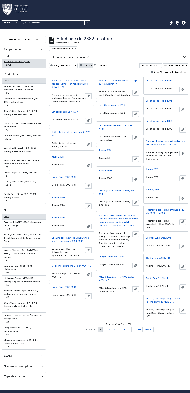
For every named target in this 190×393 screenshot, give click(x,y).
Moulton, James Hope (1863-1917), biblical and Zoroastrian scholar (21, 294)
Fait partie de (12, 49)
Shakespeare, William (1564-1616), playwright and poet (21, 343)
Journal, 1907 (58, 197)
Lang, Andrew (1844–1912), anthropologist (17, 331)
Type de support (14, 376)
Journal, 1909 (105, 170)
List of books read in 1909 (159, 80)
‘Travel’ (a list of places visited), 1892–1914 (117, 192)
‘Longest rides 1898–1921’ (111, 256)
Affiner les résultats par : (23, 39)
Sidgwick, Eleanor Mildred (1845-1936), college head (23, 318)
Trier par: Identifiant (150, 65)
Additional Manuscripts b (17, 63)
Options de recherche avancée (71, 57)
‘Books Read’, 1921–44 (157, 278)
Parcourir (9, 22)
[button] (171, 23)
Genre (8, 356)
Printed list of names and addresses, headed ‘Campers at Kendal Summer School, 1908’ (70, 84)
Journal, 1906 (58, 217)
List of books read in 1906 (112, 105)
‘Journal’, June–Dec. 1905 (158, 237)
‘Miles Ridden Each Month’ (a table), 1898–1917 (116, 278)
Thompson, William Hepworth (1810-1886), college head (22, 102)
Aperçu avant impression (64, 65)
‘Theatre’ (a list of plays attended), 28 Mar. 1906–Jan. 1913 (165, 211)
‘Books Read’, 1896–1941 (64, 287)
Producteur (11, 74)
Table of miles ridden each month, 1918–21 (72, 134)
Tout (6, 55)
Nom (7, 210)
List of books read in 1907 (65, 111)
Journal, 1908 (152, 189)
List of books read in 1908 (159, 121)
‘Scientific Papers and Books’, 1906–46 (71, 265)
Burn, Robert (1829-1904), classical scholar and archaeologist (21, 163)
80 (139, 329)
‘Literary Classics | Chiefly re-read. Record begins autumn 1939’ (163, 300)
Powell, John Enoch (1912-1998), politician (20, 185)
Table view (102, 65)
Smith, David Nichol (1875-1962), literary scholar (20, 197)
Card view (87, 65)
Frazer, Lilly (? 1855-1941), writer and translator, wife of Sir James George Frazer (22, 239)
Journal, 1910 (152, 169)
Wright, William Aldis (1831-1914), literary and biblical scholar (20, 151)
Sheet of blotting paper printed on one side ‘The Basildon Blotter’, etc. (165, 143)
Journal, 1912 (105, 150)
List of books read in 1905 (159, 100)
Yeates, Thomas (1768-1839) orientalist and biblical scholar (19, 89)
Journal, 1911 (58, 156)
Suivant (148, 329)
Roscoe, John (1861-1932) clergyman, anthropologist (22, 225)
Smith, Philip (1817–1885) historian (20, 174)
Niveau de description (18, 366)
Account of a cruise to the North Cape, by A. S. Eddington (118, 82)
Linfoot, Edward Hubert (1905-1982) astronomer (22, 126)
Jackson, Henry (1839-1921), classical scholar (22, 139)
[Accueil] (17, 9)
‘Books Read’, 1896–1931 (64, 177)
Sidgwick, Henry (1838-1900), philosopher (18, 269)
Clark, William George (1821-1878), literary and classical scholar (20, 114)
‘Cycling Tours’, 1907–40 (158, 258)
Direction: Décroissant (174, 65)
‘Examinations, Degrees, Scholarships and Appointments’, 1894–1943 (70, 239)
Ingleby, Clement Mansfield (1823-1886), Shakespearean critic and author (21, 255)
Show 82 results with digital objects (170, 72)
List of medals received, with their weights (116, 127)
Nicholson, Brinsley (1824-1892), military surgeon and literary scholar (22, 281)
